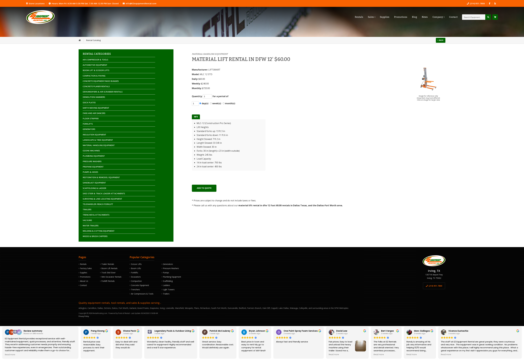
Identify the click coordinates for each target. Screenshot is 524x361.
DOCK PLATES (89, 102)
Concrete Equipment (140, 285)
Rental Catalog (93, 40)
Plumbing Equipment (172, 276)
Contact (453, 17)
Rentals (359, 17)
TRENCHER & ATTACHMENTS (96, 214)
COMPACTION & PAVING (94, 75)
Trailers (166, 293)
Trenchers (135, 289)
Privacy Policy (84, 316)
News (425, 17)
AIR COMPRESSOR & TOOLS (95, 59)
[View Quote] (495, 17)
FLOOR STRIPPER (91, 118)
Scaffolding (168, 281)
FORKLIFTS (88, 124)
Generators (168, 264)
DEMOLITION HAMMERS (94, 97)
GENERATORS (89, 129)
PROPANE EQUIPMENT (93, 166)
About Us (84, 281)
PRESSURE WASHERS (92, 161)
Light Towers (169, 289)
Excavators (136, 276)
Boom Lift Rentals (109, 268)
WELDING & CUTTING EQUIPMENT (98, 231)
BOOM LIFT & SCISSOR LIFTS (96, 70)
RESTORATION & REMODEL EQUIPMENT (101, 177)
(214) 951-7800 (435, 286)
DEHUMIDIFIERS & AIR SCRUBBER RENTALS (103, 91)
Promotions (400, 17)
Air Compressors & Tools (142, 293)
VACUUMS (87, 220)
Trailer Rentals (107, 264)
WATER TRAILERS (91, 225)
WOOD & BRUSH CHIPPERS (95, 236)
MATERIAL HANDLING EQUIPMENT (99, 145)
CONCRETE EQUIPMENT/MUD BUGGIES (101, 81)
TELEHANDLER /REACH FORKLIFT (98, 204)
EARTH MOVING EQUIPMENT (96, 108)
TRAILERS (87, 209)
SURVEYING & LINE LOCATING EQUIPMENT (102, 199)
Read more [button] (10, 354)
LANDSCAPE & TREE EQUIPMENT (98, 140)
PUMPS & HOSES (90, 172)
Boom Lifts (136, 268)
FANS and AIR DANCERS (94, 113)
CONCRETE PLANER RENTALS (96, 86)
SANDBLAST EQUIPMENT (94, 182)
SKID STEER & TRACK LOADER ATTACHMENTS (104, 193)
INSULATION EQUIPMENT (94, 134)
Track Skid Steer (108, 272)
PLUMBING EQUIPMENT (94, 156)
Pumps (166, 272)
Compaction (136, 281)
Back (441, 40)
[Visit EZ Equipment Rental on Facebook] (489, 3)
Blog (414, 17)
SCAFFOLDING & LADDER (94, 188)
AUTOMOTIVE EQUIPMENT (95, 65)
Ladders (166, 285)
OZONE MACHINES (91, 150)
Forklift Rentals (108, 281)
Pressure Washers (171, 268)
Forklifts (134, 272)
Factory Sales (86, 268)
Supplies (384, 17)
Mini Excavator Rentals (111, 276)
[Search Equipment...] (488, 17)
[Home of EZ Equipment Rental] (80, 40)
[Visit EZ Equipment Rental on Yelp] (495, 3)
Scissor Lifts (136, 264)
